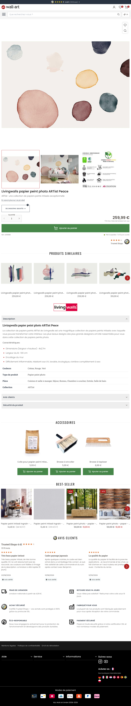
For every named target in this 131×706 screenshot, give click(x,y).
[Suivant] (127, 278)
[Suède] (125, 677)
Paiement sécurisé (86, 620)
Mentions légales (9, 645)
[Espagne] (122, 677)
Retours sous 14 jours (88, 590)
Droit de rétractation (50, 645)
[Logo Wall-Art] (10, 7)
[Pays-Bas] (110, 677)
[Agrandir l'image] (125, 30)
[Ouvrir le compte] (114, 7)
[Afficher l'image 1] (21, 169)
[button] (65, 85)
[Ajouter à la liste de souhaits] (125, 25)
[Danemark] (114, 677)
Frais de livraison (18, 590)
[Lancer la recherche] (118, 14)
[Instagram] (100, 661)
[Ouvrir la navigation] (3, 14)
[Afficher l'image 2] (60, 169)
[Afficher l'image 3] (99, 169)
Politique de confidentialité (29, 645)
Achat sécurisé (17, 605)
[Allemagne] (99, 677)
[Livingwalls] (65, 307)
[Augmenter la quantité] (19, 218)
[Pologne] (99, 681)
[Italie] (107, 677)
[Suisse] (118, 677)
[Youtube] (106, 661)
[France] (103, 677)
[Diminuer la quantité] (4, 218)
